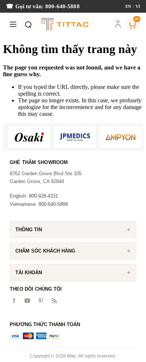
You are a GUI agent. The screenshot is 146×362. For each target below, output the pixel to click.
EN (128, 6)
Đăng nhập (118, 25)
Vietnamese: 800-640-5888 (39, 204)
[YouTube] (27, 301)
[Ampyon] (121, 137)
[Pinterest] (41, 301)
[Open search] (28, 24)
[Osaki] (29, 137)
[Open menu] (13, 24)
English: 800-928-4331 (34, 196)
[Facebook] (14, 301)
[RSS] (54, 301)
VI (138, 6)
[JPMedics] (75, 137)
